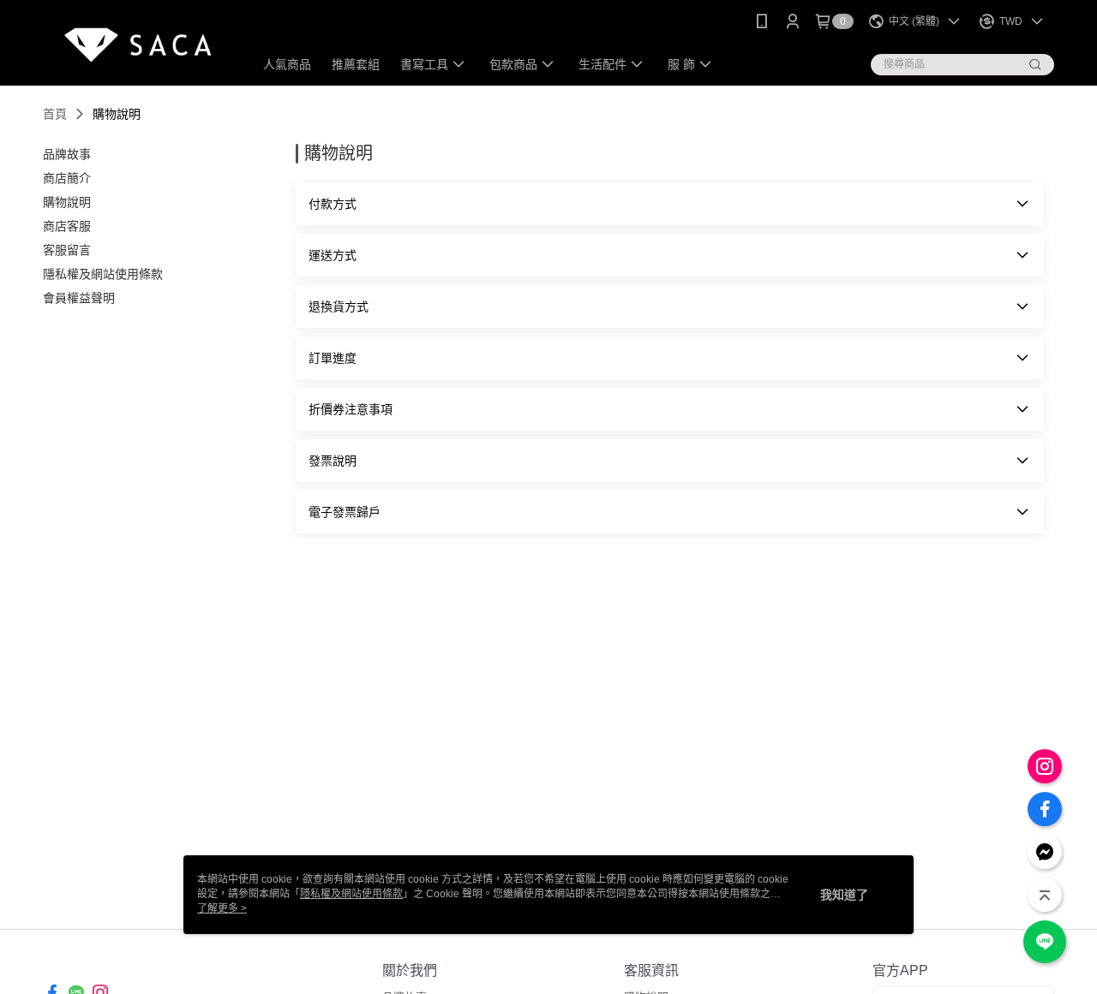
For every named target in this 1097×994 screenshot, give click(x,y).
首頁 (55, 114)
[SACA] (138, 45)
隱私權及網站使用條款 (351, 894)
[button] (670, 203)
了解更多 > (222, 908)
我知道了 (844, 895)
